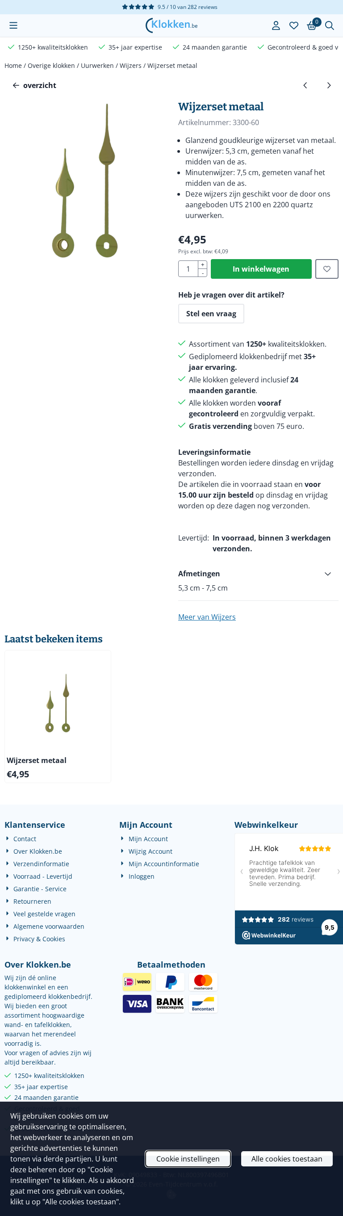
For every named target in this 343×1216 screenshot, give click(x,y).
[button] (13, 25)
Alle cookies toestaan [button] (286, 1159)
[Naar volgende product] (329, 85)
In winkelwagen (261, 269)
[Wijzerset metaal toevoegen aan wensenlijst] (327, 269)
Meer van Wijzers (207, 617)
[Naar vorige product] (305, 85)
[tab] (258, 574)
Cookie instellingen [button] (188, 1159)
